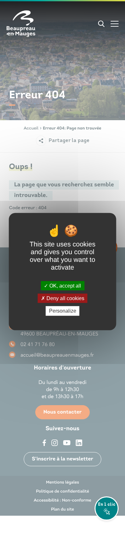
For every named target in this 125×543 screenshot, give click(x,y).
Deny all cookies (64, 298)
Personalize (62, 311)
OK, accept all (64, 286)
